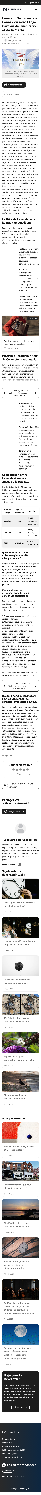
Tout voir (7, 1470)
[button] (29, 9)
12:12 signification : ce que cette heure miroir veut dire (17, 1020)
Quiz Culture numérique (12, 1457)
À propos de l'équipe (10, 1446)
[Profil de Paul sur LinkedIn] (19, 864)
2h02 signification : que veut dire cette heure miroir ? (17, 1186)
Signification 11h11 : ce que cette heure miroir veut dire (17, 1225)
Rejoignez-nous (32, 2)
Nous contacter (8, 1439)
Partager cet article (15, 84)
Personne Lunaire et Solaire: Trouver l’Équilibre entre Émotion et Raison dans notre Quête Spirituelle (17, 1353)
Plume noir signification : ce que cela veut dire (15, 1097)
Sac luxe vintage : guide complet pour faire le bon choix (20, 342)
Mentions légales (9, 1453)
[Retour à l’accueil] (12, 9)
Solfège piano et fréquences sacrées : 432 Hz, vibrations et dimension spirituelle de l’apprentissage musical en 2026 (19, 1308)
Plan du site (7, 1442)
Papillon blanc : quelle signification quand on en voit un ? (20, 1058)
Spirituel (8, 755)
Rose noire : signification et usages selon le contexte (17, 981)
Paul (35, 839)
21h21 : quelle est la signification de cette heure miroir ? (19, 904)
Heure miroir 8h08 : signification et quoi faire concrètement (19, 943)
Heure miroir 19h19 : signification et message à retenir (19, 1148)
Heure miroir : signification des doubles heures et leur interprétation (16, 1264)
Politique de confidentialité (13, 1450)
